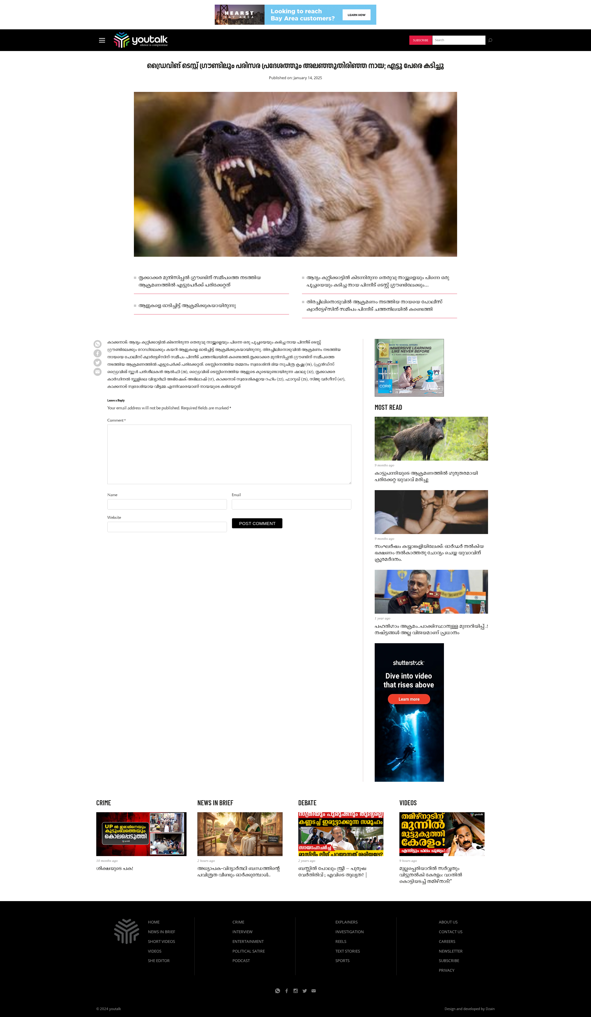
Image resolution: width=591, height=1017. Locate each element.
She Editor (159, 960)
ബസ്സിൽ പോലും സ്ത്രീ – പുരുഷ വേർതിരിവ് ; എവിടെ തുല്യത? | (332, 872)
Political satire (248, 951)
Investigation (349, 931)
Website (114, 518)
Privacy (447, 970)
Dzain (490, 1008)
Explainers (346, 922)
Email (236, 495)
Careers (447, 941)
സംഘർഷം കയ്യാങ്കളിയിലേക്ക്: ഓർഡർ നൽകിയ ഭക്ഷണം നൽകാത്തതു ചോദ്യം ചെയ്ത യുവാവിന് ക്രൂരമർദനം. (429, 553)
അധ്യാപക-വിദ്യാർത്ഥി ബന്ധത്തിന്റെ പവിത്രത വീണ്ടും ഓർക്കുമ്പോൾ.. (238, 872)
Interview (242, 931)
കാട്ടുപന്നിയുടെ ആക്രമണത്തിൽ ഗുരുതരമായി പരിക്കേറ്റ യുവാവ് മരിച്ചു (426, 476)
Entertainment (248, 941)
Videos (154, 951)
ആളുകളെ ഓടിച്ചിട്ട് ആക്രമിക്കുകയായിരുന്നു (187, 306)
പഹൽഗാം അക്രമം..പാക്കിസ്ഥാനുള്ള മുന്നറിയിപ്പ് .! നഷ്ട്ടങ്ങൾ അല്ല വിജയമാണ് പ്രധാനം (431, 629)
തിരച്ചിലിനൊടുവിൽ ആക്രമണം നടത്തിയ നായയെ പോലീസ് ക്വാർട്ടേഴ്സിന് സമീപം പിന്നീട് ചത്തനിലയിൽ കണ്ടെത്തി (374, 306)
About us (448, 922)
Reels (340, 941)
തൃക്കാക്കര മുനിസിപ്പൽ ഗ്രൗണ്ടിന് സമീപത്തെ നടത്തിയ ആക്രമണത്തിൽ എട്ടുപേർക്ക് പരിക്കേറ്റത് (200, 282)
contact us (450, 931)
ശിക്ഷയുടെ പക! (114, 869)
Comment (116, 421)
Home (154, 922)
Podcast (241, 960)
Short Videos (161, 941)
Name (112, 495)
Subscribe (420, 40)
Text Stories (347, 951)
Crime (238, 922)
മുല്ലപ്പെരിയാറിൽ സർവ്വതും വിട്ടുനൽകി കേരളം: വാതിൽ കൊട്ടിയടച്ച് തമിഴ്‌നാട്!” (430, 875)
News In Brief (161, 931)
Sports (342, 960)
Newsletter (451, 951)
